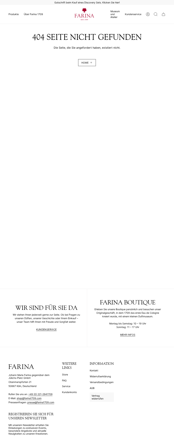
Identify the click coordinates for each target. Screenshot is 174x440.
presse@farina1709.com (40, 402)
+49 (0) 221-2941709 (40, 394)
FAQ (64, 380)
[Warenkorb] (163, 14)
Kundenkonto (69, 392)
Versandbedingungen (102, 382)
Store (65, 374)
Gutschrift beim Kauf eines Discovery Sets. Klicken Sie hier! (87, 2)
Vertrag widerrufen (97, 397)
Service (66, 386)
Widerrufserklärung (100, 376)
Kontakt (94, 370)
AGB (92, 388)
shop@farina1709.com (29, 398)
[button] (13, 14)
